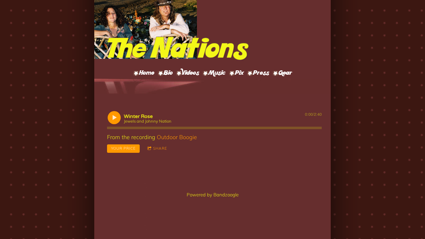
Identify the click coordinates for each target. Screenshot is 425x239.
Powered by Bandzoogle (213, 195)
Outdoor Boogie (177, 137)
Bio (168, 73)
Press (261, 73)
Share (160, 148)
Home (146, 73)
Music (217, 73)
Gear (285, 73)
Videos (190, 73)
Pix (239, 73)
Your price (123, 148)
